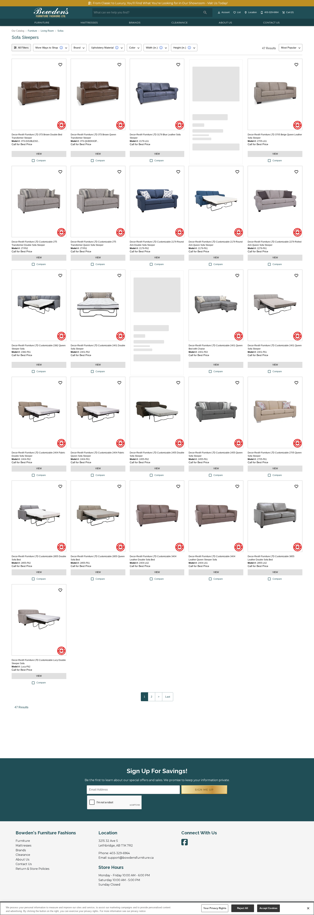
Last (167, 696)
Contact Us (271, 22)
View (39, 154)
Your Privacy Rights (214, 908)
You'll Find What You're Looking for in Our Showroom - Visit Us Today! (160, 3)
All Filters (23, 47)
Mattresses (89, 22)
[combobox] (51, 47)
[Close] (308, 908)
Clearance (179, 22)
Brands (134, 22)
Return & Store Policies (32, 868)
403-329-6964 (120, 853)
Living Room (47, 30)
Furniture (41, 22)
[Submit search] (205, 12)
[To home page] (51, 12)
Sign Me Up (204, 789)
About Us (225, 22)
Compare (41, 160)
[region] (157, 908)
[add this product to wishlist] (60, 64)
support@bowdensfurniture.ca (131, 857)
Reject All (242, 908)
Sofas (60, 30)
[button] (219, 12)
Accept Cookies (268, 908)
